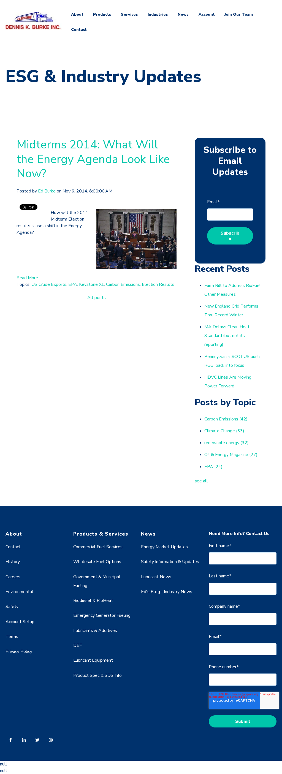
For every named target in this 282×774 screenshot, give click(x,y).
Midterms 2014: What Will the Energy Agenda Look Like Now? (93, 159)
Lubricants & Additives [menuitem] (95, 631)
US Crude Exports (48, 284)
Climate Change (224, 431)
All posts (96, 298)
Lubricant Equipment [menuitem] (93, 660)
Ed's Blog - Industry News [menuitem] (166, 592)
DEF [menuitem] (77, 645)
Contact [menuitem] (13, 547)
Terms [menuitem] (12, 637)
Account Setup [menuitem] (20, 622)
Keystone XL (91, 284)
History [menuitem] (13, 562)
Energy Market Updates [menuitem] (164, 547)
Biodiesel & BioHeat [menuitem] (93, 601)
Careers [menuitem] (13, 577)
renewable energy (226, 443)
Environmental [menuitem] (19, 592)
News (183, 14)
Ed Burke (47, 191)
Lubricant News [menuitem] (156, 577)
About (77, 14)
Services (129, 14)
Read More (27, 278)
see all (201, 481)
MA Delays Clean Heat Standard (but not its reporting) (227, 335)
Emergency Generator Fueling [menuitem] (102, 615)
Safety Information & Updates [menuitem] (170, 562)
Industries (158, 14)
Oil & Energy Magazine (230, 455)
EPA (72, 284)
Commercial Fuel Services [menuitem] (98, 547)
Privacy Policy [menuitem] (19, 651)
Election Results (158, 284)
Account (207, 14)
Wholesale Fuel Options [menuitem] (97, 562)
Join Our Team (238, 14)
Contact (79, 29)
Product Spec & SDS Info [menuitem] (97, 675)
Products (102, 14)
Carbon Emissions (123, 284)
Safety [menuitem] (12, 607)
